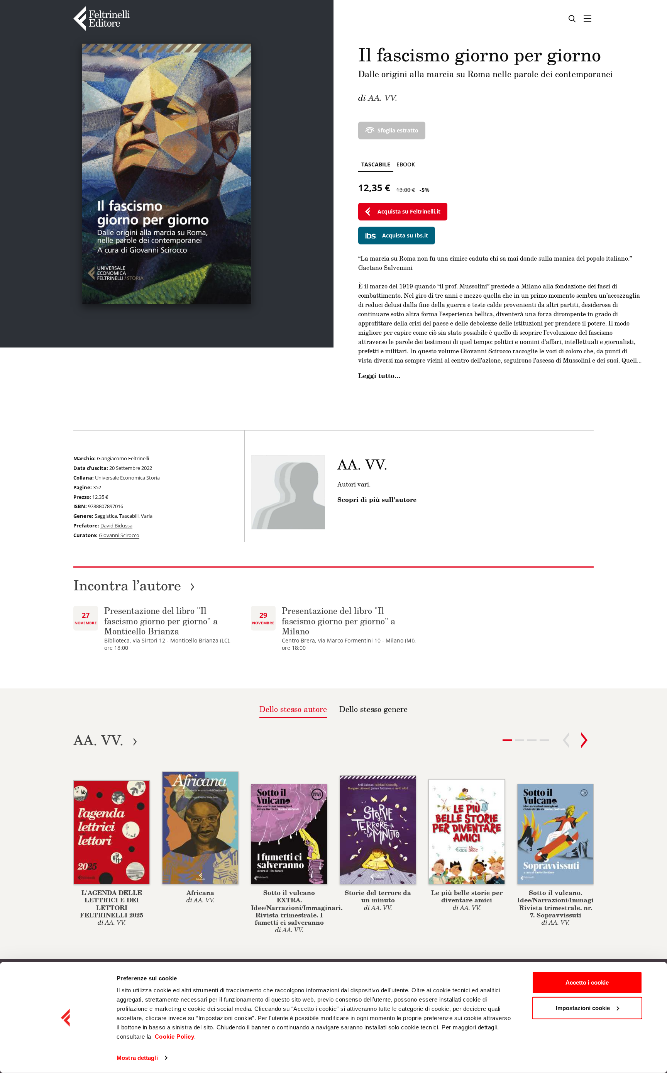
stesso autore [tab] (293, 709)
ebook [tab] (405, 164)
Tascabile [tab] (375, 164)
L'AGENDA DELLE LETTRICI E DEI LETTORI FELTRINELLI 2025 (111, 904)
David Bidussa (116, 525)
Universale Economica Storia (127, 477)
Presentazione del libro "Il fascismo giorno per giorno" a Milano (338, 620)
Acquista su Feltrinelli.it (409, 211)
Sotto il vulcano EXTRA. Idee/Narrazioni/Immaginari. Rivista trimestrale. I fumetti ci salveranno (296, 907)
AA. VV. (383, 97)
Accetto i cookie (587, 982)
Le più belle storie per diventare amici (467, 896)
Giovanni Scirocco (119, 535)
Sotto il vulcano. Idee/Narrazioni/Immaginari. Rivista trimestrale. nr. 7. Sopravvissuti (563, 904)
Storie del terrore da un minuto (378, 896)
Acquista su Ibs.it (405, 235)
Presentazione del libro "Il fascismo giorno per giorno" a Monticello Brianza (161, 620)
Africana (200, 892)
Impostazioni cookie (583, 1007)
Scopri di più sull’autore (376, 499)
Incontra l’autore (134, 585)
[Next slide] (584, 740)
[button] (519, 740)
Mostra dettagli (137, 1057)
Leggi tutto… (379, 375)
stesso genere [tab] (373, 709)
